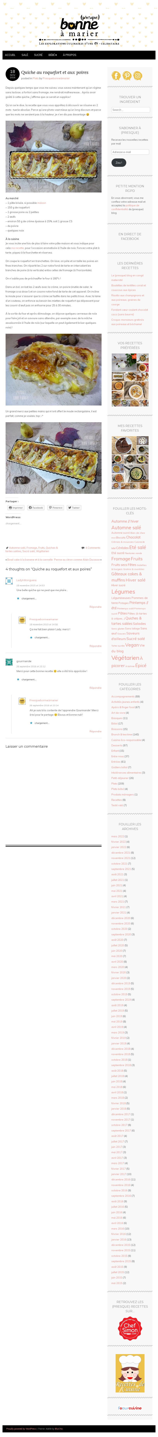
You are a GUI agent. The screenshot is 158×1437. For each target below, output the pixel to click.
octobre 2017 (119, 1124)
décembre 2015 (120, 1244)
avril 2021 (117, 896)
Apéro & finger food (123, 707)
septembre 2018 (121, 1065)
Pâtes (122, 613)
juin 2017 (116, 1146)
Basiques (116, 718)
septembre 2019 (121, 999)
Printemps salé (125, 608)
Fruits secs (119, 565)
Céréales (122, 548)
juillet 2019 (117, 1010)
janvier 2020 (118, 977)
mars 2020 (117, 967)
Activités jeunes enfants (125, 701)
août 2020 (117, 939)
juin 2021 (116, 885)
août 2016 (117, 1201)
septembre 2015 (121, 1261)
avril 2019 (117, 1026)
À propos (69, 54)
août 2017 (117, 1135)
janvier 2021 (118, 912)
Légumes (123, 591)
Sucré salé (28, 551)
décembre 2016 (120, 1179)
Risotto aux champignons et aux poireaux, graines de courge (127, 300)
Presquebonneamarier (43, 619)
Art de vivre (118, 712)
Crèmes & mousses (122, 541)
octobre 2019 (119, 994)
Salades (139, 623)
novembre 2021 (120, 858)
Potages (123, 603)
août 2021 (117, 874)
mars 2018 (117, 1097)
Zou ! (119, 162)
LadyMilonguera (26, 580)
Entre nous (117, 756)
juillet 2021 (117, 879)
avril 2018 (117, 1092)
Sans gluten (117, 628)
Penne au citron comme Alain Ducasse (78, 559)
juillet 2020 (117, 945)
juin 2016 (116, 1212)
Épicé (140, 665)
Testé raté (117, 805)
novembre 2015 (120, 1250)
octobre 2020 (119, 928)
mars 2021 (117, 901)
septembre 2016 (121, 1195)
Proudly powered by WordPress (21, 1428)
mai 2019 (116, 1021)
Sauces (121, 633)
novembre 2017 (120, 1119)
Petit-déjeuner (120, 778)
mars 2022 (117, 836)
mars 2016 (117, 1228)
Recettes (116, 799)
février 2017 (118, 1168)
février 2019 (118, 1037)
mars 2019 (117, 1032)
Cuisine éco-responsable (126, 740)
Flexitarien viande (133, 553)
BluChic (59, 1428)
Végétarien (42, 551)
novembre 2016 (120, 1185)
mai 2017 (116, 1152)
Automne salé (17, 547)
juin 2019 (116, 1016)
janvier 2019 (118, 1043)
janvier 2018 (118, 1108)
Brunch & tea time (121, 734)
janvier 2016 (118, 1239)
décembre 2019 (120, 983)
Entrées (115, 761)
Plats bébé (117, 788)
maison (41, 202)
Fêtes (132, 564)
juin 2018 (116, 1081)
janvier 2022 (118, 847)
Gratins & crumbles (133, 569)
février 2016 (118, 1233)
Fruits (41, 547)
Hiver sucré (118, 585)
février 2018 (118, 1103)
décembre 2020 (120, 918)
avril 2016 (117, 1223)
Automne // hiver (125, 521)
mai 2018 (116, 1086)
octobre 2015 (119, 1255)
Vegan (132, 645)
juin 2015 (116, 1277)
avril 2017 (117, 1157)
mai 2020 (116, 956)
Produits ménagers (122, 794)
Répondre (96, 606)
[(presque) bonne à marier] (79, 48)
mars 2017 (117, 1163)
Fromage (32, 547)
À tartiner (130, 666)
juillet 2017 (117, 1141)
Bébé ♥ (53, 54)
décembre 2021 (120, 852)
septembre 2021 (121, 868)
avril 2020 (117, 961)
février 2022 (118, 841)
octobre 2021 (119, 863)
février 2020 (118, 972)
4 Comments (93, 547)
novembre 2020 (120, 923)
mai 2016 (116, 1217)
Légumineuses (121, 598)
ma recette (17, 247)
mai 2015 (116, 1283)
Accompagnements (123, 696)
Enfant (115, 750)
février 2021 (118, 907)
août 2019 (117, 1005)
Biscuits (121, 537)
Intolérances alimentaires (126, 772)
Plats (36, 78)
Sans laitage (132, 628)
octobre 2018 (119, 1059)
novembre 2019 (120, 988)
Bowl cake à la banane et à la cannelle (29, 559)
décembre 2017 (120, 1114)
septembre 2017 (121, 1130)
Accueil (10, 54)
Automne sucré (120, 532)
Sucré (38, 54)
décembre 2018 (120, 1048)
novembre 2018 (120, 1054)
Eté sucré (117, 553)
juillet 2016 (117, 1206)
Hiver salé (135, 579)
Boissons (116, 729)
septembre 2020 (121, 934)
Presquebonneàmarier (56, 78)
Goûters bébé (119, 767)
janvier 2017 (118, 1174)
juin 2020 (116, 950)
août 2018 (117, 1070)
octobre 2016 (119, 1190)
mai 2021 (116, 890)
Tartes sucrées (118, 645)
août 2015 (117, 1266)
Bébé (114, 723)
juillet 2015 (117, 1272)
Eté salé (137, 547)
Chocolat (133, 537)
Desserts (116, 745)
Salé (25, 54)
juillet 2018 (117, 1076)
